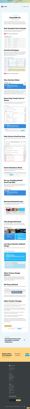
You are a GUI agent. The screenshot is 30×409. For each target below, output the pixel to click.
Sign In (25, 6)
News (10, 391)
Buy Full (27, 355)
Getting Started (11, 386)
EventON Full (11, 378)
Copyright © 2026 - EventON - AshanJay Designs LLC (12, 406)
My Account (11, 389)
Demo (10, 379)
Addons (10, 373)
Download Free (17, 355)
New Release (19, 328)
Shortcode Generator (16, 102)
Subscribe (18, 400)
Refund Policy (11, 388)
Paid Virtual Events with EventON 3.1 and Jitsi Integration (13, 340)
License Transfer (11, 390)
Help (9, 393)
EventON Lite (11, 380)
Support (10, 384)
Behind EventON (11, 392)
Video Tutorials (11, 387)
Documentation (11, 385)
